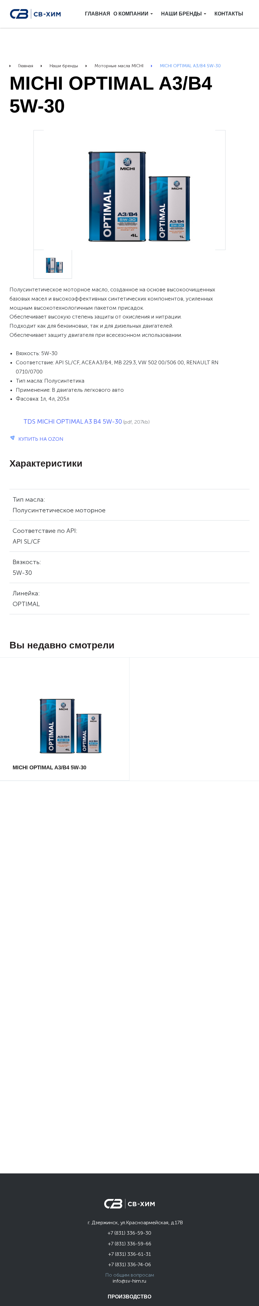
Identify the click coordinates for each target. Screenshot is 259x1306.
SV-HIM (35, 14)
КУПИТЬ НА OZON (40, 439)
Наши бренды (181, 13)
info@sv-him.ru (129, 1281)
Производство (129, 1296)
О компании (130, 13)
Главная (97, 13)
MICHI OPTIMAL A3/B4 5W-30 (49, 732)
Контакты (228, 13)
